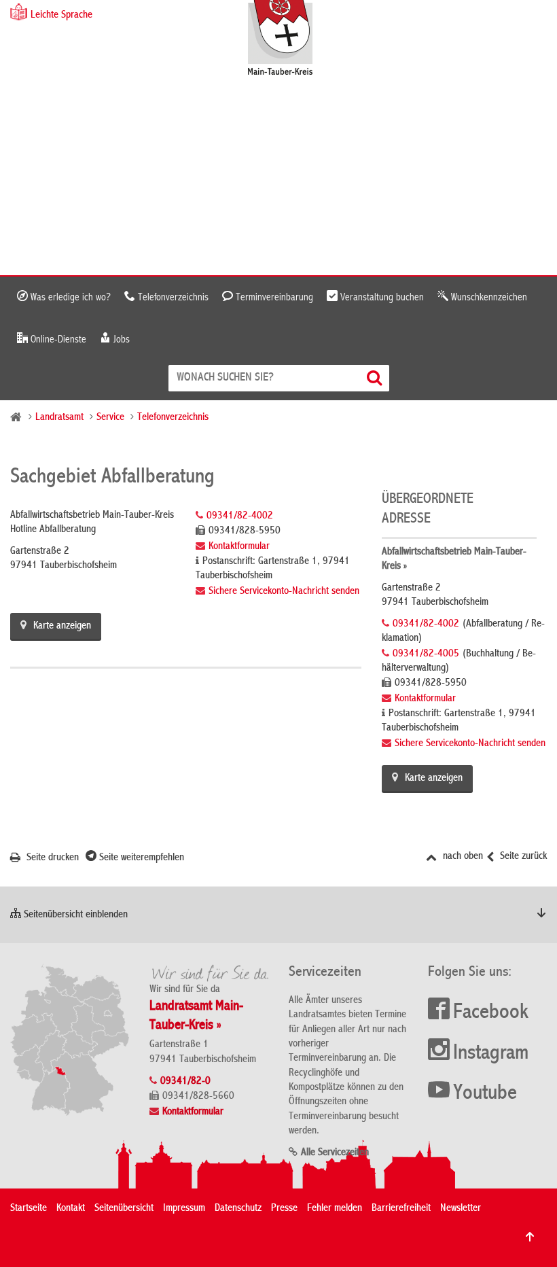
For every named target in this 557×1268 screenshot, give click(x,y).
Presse (284, 1208)
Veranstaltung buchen (381, 297)
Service (110, 417)
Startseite (28, 1208)
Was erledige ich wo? (69, 297)
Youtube (485, 1094)
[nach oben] (530, 1237)
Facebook (490, 1013)
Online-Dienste (57, 339)
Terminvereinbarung (273, 297)
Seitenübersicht (124, 1208)
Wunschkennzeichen (487, 297)
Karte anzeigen (62, 626)
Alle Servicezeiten (335, 1153)
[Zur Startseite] (287, 39)
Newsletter (460, 1208)
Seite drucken (51, 858)
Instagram (490, 1054)
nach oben (461, 856)
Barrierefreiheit (401, 1208)
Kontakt (70, 1208)
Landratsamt (59, 417)
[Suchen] (376, 378)
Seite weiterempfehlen (140, 858)
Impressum (184, 1208)
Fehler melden (334, 1208)
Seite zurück (522, 856)
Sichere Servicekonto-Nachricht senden (284, 591)
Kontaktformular (239, 547)
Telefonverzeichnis (172, 297)
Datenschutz (238, 1208)
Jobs (120, 339)
